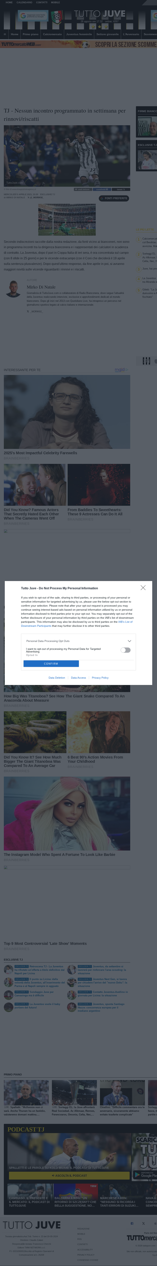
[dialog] (78, 633)
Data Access (78, 677)
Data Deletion (57, 677)
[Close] (144, 589)
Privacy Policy (100, 677)
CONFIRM (51, 663)
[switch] (126, 650)
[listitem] (78, 641)
